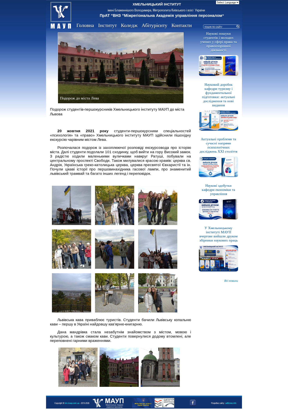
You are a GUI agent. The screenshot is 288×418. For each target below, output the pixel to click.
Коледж (129, 25)
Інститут (107, 25)
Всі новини (231, 280)
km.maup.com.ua (72, 403)
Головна (85, 25)
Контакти (181, 25)
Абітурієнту (154, 25)
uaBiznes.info (230, 403)
